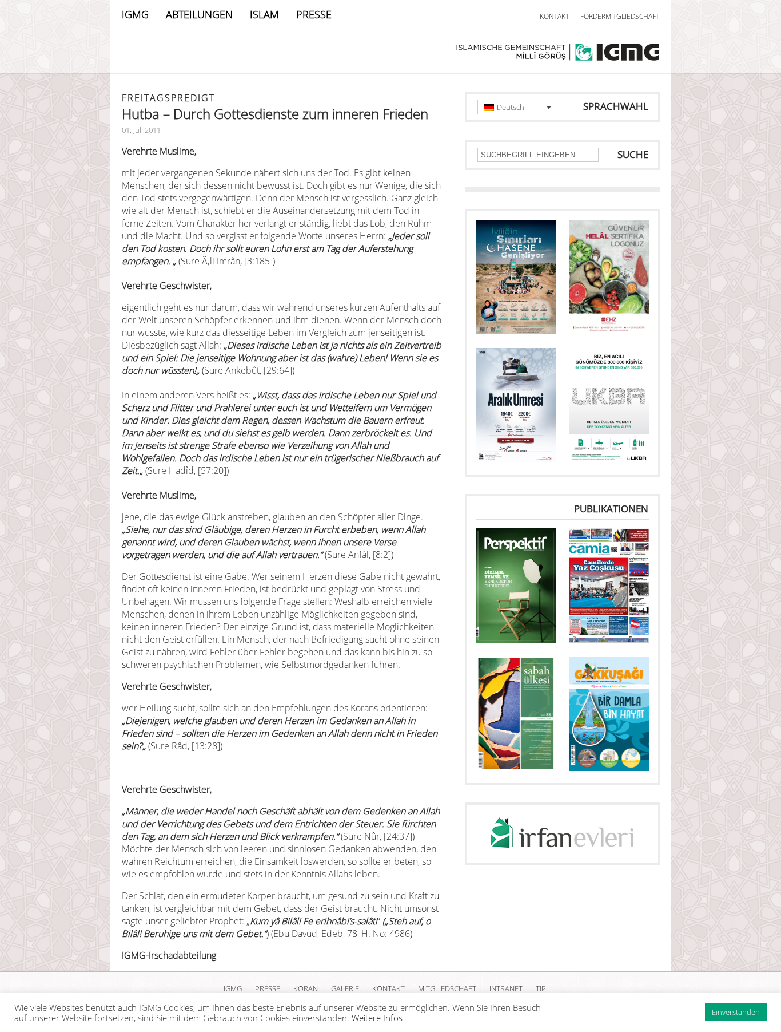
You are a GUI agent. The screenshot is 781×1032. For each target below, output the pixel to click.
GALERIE (345, 988)
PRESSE (314, 14)
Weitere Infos (377, 1017)
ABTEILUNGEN (199, 14)
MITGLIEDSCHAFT (447, 988)
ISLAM (264, 14)
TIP (541, 988)
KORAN (305, 988)
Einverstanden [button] (736, 1012)
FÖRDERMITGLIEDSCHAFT (619, 16)
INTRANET (506, 988)
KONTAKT (554, 16)
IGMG (135, 14)
